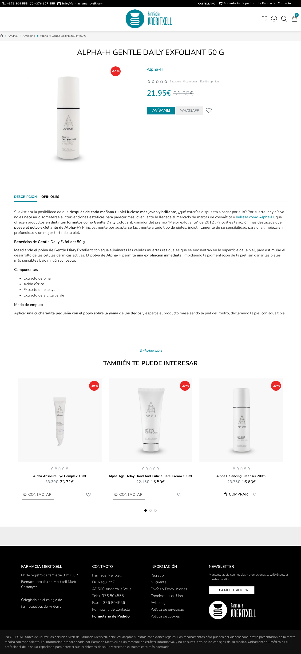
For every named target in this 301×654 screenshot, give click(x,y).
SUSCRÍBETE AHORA (231, 590)
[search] (284, 19)
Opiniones (50, 197)
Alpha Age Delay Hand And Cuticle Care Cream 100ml (150, 476)
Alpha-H (155, 69)
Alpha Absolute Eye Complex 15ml (59, 476)
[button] (145, 510)
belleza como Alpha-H (255, 217)
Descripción (25, 197)
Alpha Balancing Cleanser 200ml (241, 476)
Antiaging (29, 36)
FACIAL (13, 36)
